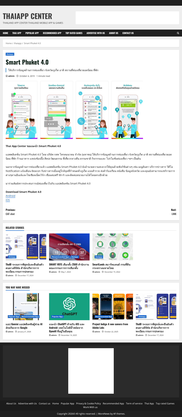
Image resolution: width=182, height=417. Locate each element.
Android (10, 195)
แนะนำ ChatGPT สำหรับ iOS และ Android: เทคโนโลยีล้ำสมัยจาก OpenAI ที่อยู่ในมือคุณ (66, 327)
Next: (173, 212)
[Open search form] (178, 33)
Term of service (134, 403)
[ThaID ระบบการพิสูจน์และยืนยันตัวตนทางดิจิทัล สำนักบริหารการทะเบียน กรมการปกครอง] (26, 246)
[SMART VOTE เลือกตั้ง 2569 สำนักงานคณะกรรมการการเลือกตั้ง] (69, 246)
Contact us (128, 33)
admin (11, 76)
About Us (113, 33)
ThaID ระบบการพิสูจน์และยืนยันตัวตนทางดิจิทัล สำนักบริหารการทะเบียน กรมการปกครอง (25, 267)
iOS (8, 200)
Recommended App (52, 33)
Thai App (16, 33)
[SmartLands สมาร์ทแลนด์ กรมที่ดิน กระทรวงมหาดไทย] (112, 246)
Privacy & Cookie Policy (88, 403)
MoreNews (104, 413)
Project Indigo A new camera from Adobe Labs (110, 325)
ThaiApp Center (27, 16)
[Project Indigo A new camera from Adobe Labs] (112, 306)
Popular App (32, 33)
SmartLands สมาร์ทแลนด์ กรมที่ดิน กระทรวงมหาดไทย (111, 266)
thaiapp (10, 54)
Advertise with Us (96, 33)
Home (5, 33)
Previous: (10, 212)
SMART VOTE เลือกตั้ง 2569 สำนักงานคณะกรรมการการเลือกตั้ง (69, 266)
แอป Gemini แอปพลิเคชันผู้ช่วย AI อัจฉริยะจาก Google (24, 325)
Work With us (90, 407)
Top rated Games (74, 33)
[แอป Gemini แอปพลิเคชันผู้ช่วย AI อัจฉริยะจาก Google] (26, 306)
